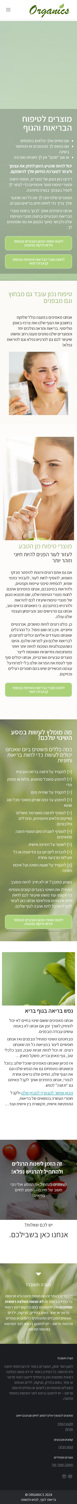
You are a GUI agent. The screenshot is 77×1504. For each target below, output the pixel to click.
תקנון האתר (65, 1423)
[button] (38, 243)
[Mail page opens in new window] (70, 1476)
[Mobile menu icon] (8, 9)
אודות (69, 1429)
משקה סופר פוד (62, 1464)
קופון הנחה (65, 1446)
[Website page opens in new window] (64, 1476)
